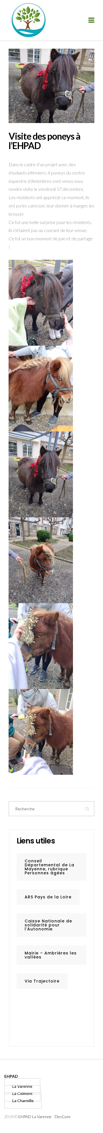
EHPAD (11, 1076)
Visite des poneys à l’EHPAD (44, 140)
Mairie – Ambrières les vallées (51, 955)
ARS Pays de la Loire (48, 897)
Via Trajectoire (42, 981)
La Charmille (23, 1100)
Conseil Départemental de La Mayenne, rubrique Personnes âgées (49, 867)
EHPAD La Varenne (35, 1116)
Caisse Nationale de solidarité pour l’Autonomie (48, 925)
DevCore (63, 1116)
